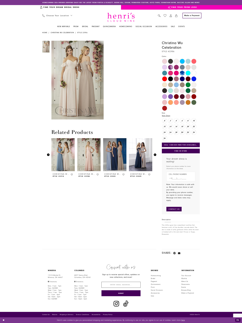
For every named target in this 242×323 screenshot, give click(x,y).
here (183, 320)
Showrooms (185, 284)
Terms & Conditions (82, 314)
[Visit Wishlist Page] (165, 15)
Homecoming (156, 275)
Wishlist (184, 278)
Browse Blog (186, 290)
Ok (237, 320)
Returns (54, 314)
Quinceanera (155, 284)
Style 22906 (82, 33)
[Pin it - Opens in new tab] (174, 253)
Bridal (153, 278)
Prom (153, 287)
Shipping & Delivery (66, 314)
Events (183, 287)
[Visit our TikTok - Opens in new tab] (125, 303)
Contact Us (46, 314)
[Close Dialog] (4, 320)
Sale (152, 296)
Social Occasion (157, 290)
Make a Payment (187, 293)
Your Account (186, 275)
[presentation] (63, 154)
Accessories (155, 293)
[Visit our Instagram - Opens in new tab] (116, 303)
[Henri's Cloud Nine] (121, 17)
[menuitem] (57, 15)
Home (44, 33)
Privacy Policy (108, 314)
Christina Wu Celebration (62, 33)
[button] (171, 15)
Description (166, 219)
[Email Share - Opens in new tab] (179, 253)
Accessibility (96, 314)
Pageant (154, 281)
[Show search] (159, 15)
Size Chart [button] (166, 116)
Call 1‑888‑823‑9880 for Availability (181, 145)
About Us (184, 281)
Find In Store (180, 151)
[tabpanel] (77, 80)
